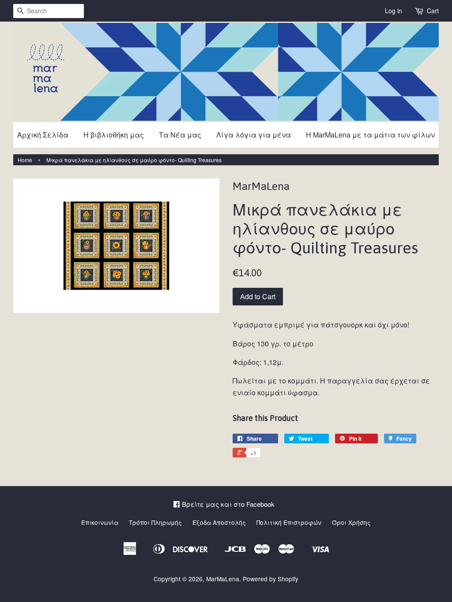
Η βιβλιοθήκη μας (113, 135)
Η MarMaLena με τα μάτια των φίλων (370, 135)
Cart (433, 10)
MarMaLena (222, 578)
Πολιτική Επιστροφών (288, 522)
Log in (393, 10)
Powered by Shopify (270, 578)
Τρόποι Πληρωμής (155, 522)
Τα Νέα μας (180, 135)
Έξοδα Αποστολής (219, 522)
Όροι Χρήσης (351, 522)
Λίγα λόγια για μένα (253, 135)
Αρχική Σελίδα (42, 135)
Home (25, 160)
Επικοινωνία (99, 522)
